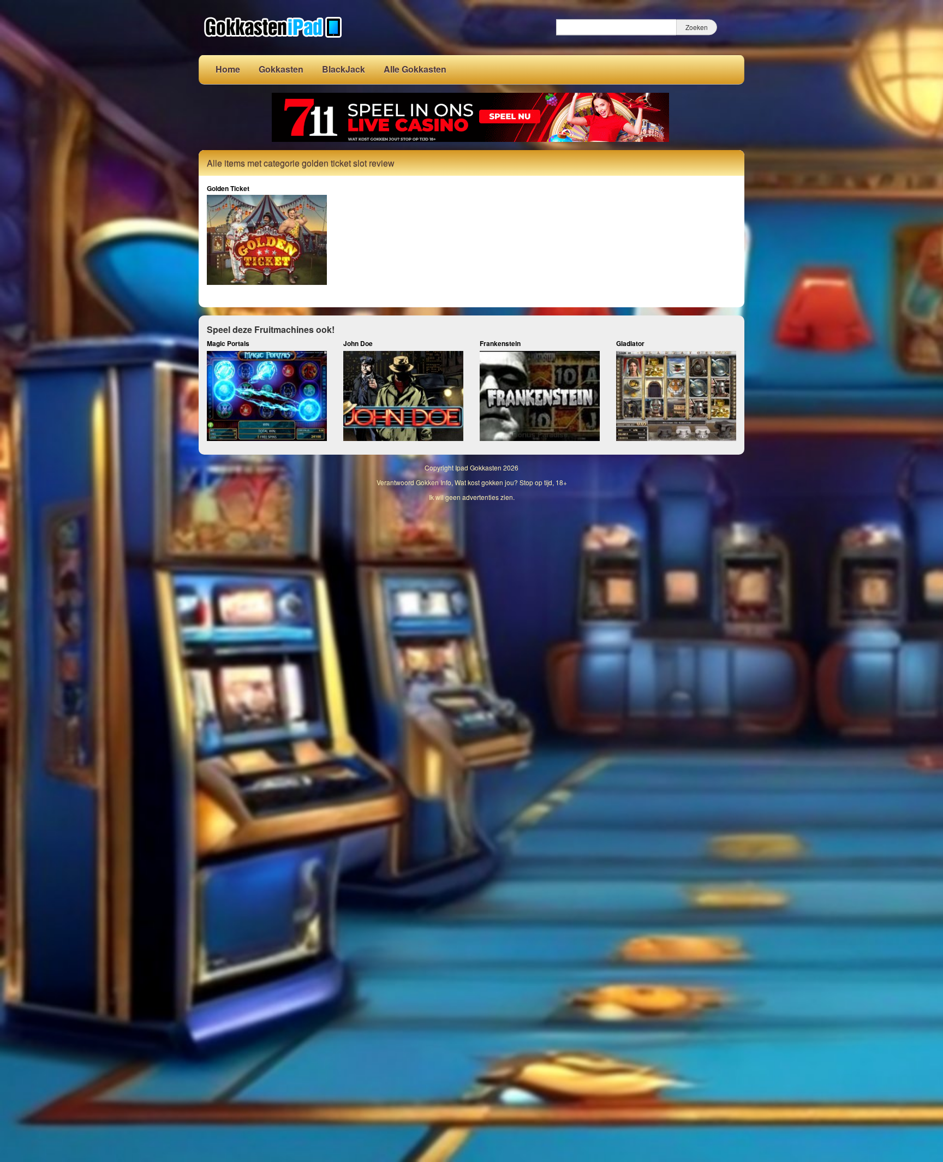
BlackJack (343, 69)
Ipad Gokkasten (478, 467)
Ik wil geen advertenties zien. (472, 497)
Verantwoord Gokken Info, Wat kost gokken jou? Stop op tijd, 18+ (472, 482)
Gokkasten (281, 69)
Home (228, 69)
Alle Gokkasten (415, 69)
